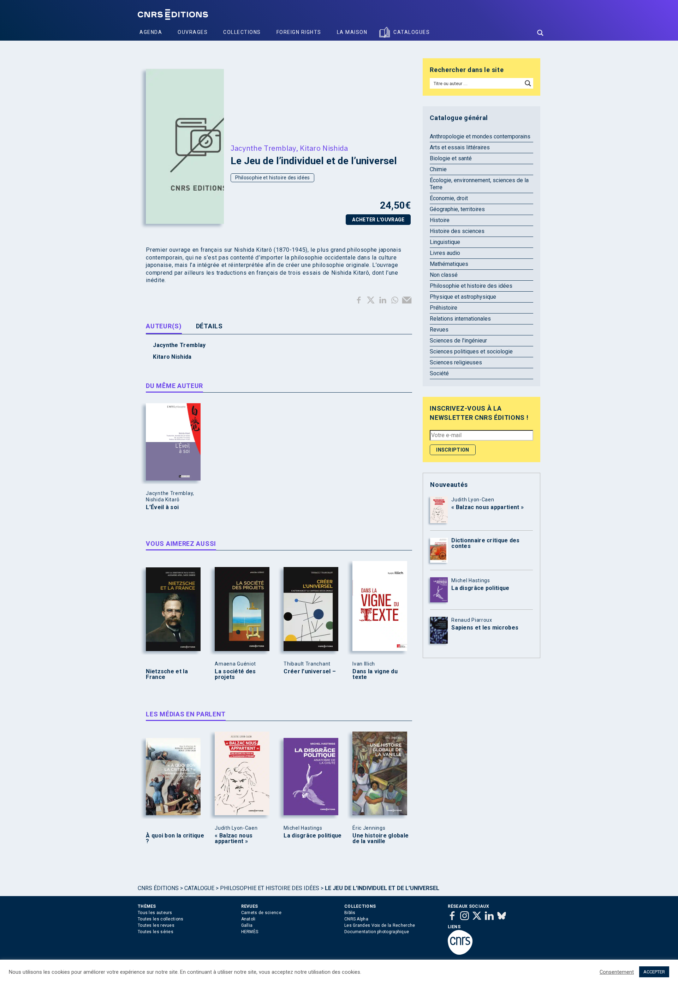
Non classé (444, 275)
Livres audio (445, 253)
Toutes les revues (156, 925)
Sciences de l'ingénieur (458, 340)
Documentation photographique (376, 931)
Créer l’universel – (310, 671)
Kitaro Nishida (324, 148)
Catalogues (411, 32)
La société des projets (235, 674)
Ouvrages (193, 32)
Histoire (440, 220)
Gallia (247, 925)
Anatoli (248, 919)
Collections (242, 32)
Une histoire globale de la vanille (380, 838)
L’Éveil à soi (162, 507)
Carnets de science (261, 912)
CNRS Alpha (356, 919)
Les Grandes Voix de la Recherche (379, 925)
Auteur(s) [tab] (164, 326)
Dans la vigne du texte (375, 674)
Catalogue (199, 888)
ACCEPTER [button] (654, 971)
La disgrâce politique (312, 836)
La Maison (352, 32)
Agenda (150, 32)
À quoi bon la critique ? (175, 838)
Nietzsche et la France (167, 674)
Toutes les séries (155, 931)
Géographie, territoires (457, 209)
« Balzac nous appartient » (233, 838)
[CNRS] (460, 953)
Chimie (438, 169)
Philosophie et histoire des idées (272, 177)
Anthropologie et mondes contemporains (480, 136)
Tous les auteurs (155, 912)
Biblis (350, 912)
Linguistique (445, 242)
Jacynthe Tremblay (263, 148)
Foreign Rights (298, 32)
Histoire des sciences (457, 231)
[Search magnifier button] (540, 33)
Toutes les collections (161, 919)
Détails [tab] (209, 326)
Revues (439, 329)
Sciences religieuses (456, 362)
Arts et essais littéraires (460, 147)
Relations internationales (460, 318)
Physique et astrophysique (463, 296)
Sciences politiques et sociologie (471, 351)
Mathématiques (449, 264)
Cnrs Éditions (158, 888)
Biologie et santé (451, 158)
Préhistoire (443, 307)
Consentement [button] (617, 972)
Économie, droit (449, 198)
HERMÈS (249, 931)
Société (439, 373)
